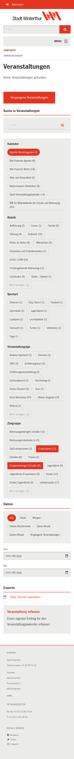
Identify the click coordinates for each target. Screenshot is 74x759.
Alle (11, 517)
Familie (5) (53, 225)
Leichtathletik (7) (38, 319)
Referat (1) (15, 405)
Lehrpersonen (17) (49, 482)
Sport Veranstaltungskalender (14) (27, 194)
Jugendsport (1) (39, 310)
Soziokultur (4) (17, 276)
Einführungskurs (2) (35, 363)
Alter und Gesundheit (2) (22, 177)
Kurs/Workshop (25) (20, 397)
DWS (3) (14, 363)
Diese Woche (43, 526)
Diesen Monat (17, 534)
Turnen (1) (35, 327)
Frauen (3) (33, 457)
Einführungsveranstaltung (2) (24, 372)
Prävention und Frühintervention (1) (28, 251)
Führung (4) (16, 234)
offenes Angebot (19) (48, 397)
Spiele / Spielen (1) (41, 276)
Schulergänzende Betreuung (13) (27, 268)
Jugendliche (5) (55, 465)
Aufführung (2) (17, 225)
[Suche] (65, 29)
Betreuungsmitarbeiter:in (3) (24, 440)
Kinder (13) (52, 474)
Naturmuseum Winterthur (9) (25, 186)
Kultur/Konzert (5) (19, 389)
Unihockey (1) (54, 327)
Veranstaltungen (12, 56)
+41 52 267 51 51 (28, 665)
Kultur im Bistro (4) (20, 242)
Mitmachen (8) (44, 242)
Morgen (37, 517)
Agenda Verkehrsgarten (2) (23, 152)
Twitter (13, 739)
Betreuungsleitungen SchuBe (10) (27, 431)
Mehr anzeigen (17, 284)
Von (5, 549)
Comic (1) (36, 225)
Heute (23, 517)
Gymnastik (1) (17, 310)
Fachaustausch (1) (19, 380)
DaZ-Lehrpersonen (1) (21, 448)
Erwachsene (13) (47, 448)
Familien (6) (16, 457)
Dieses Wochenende (20, 526)
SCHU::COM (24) (19, 259)
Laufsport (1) (16, 319)
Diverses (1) (16, 302)
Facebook (14, 735)
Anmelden (18, 4)
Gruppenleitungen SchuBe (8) (25, 465)
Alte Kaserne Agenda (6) (22, 160)
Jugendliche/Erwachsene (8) (25, 474)
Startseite (9, 50)
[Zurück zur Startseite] (37, 17)
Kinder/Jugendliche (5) (21, 482)
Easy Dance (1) (36, 302)
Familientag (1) (42, 380)
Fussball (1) (57, 302)
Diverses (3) (44, 355)
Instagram (15, 744)
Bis (5, 565)
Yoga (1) (14, 336)
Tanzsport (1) (16, 327)
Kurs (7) (39, 389)
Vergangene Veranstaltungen (29, 97)
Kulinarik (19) (35, 234)
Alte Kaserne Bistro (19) (22, 169)
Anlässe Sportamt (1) (21, 355)
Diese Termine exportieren (25, 597)
